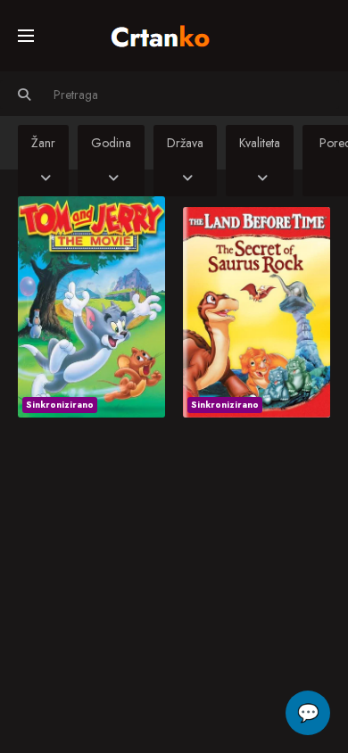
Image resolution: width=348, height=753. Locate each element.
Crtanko (169, 33)
